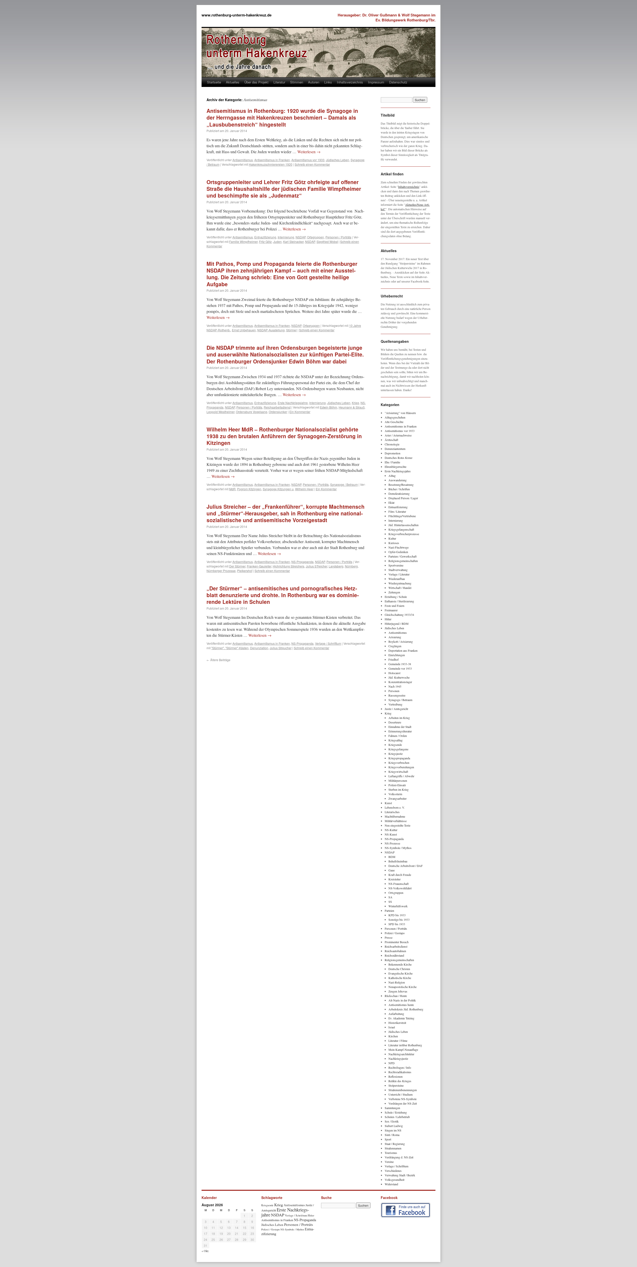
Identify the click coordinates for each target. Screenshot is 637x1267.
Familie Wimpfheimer (243, 241)
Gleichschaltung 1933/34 (399, 615)
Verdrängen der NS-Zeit (402, 1103)
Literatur (279, 82)
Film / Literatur (397, 511)
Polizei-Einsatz (397, 785)
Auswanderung (397, 480)
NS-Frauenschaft (398, 884)
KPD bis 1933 (397, 915)
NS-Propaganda (302, 562)
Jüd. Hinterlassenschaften (403, 525)
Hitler (388, 619)
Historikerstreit (397, 1023)
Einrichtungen (396, 655)
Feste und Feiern (394, 606)
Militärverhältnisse (396, 821)
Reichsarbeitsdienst (277, 407)
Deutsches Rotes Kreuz (398, 458)
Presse (388, 937)
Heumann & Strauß (352, 407)
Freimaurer (391, 610)
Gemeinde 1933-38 (399, 664)
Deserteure (394, 722)
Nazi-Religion (396, 982)
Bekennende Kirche (400, 964)
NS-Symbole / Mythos (398, 848)
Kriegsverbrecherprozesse (403, 534)
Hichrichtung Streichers (288, 566)
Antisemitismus (242, 160)
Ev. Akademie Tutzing (401, 1018)
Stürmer (291, 330)
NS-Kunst (391, 834)
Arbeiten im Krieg (399, 718)
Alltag (392, 476)
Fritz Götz (265, 241)
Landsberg (336, 566)
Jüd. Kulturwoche (399, 677)
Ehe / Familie (392, 462)
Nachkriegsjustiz (398, 1058)
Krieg (355, 403)
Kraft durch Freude (399, 875)
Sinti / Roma (392, 1135)
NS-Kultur (391, 830)
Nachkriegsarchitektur (401, 1054)
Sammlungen (392, 1108)
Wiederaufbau (396, 579)
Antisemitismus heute (401, 1005)
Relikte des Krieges (399, 1081)
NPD (391, 1063)
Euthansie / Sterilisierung (399, 601)
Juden (277, 241)
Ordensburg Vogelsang (251, 412)
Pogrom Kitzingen (249, 489)
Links (328, 82)
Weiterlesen (308, 151)
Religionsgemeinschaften (403, 561)
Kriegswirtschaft (398, 772)
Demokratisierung (399, 493)
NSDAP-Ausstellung (271, 330)
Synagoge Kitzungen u (278, 489)
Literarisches (392, 812)
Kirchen (393, 1036)
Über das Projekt (256, 82)
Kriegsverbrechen (398, 763)
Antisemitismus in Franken (272, 160)
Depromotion (392, 453)
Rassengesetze (396, 695)
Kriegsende (395, 745)
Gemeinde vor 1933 (400, 668)
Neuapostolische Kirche (402, 987)
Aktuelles (232, 82)
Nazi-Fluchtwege (398, 547)
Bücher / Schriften (399, 489)
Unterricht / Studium (400, 1094)
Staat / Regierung (395, 1144)
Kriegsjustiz (395, 754)
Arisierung (394, 637)
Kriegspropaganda (399, 758)
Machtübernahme (395, 816)
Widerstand (391, 1184)
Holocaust (394, 673)
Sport (388, 1139)
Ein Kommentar (299, 412)
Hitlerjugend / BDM (397, 624)
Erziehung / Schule (396, 597)
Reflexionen (395, 1076)
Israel (391, 1027)
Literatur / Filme (397, 1041)
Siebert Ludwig (394, 1126)
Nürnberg (351, 566)
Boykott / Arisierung (400, 641)
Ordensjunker (278, 412)
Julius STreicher (316, 566)
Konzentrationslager (400, 682)
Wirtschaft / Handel (399, 588)
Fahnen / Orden (397, 736)
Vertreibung (395, 704)
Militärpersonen (397, 780)
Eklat (391, 502)
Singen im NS (393, 1130)
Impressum (376, 82)
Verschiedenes (393, 1171)
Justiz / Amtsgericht (396, 709)
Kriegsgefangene (398, 749)
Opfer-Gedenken (398, 552)
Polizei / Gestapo (395, 933)
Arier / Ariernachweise (398, 435)
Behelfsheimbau (397, 861)
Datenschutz (398, 82)
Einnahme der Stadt (399, 727)
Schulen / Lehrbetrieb (397, 1117)
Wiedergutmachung (399, 583)
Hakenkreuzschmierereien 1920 (270, 164)
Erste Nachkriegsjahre (293, 403)
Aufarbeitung (396, 1014)
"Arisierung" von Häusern (400, 413)
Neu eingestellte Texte (397, 825)
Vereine (389, 1162)
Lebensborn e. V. (395, 807)
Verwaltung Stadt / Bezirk (400, 1175)
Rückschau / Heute (396, 996)
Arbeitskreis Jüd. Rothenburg (405, 1009)
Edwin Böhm (328, 407)
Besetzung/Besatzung (401, 485)
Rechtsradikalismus (399, 1072)
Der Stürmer (237, 566)
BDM (391, 857)
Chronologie (392, 444)
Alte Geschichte (394, 422)
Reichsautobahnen (395, 951)
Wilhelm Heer (304, 489)
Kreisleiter (394, 879)
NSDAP (301, 237)
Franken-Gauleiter (259, 566)
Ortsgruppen (315, 237)
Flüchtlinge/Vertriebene (402, 516)
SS (390, 902)
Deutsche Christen (399, 969)
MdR (232, 489)
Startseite (214, 82)
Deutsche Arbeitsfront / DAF (405, 866)
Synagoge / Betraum (344, 484)
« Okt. (205, 1251)
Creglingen (394, 646)
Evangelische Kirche (400, 973)
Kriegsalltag (395, 740)
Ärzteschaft (391, 440)
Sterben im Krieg (398, 789)
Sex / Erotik (392, 1121)
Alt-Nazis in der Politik (402, 1000)
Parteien (389, 911)
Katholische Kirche (399, 978)
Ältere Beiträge (218, 660)
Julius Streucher (281, 648)
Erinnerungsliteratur (400, 731)
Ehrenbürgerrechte (395, 467)
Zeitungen (394, 592)
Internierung (286, 237)
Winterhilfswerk (398, 906)
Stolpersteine (396, 1085)
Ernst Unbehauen (244, 330)
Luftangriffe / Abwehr (401, 776)
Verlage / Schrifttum (328, 643)
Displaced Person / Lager (403, 498)
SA (390, 897)
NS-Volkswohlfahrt (400, 888)
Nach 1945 (394, 686)
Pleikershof (244, 570)
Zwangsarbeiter (397, 798)
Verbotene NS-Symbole (402, 1099)
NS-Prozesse (392, 843)
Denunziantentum (395, 449)
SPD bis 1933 (396, 924)
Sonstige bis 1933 (399, 919)
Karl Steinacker (293, 241)
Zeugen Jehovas (397, 991)
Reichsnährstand (394, 955)
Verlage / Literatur (399, 574)
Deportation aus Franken (403, 650)
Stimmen (296, 82)
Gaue (391, 870)
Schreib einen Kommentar (312, 164)
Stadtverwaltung (398, 570)
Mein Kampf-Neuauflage (403, 1050)
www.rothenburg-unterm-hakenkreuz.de (236, 15)
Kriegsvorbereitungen (401, 767)
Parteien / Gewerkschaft (402, 556)
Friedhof (393, 659)
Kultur (392, 538)
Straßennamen (393, 1148)
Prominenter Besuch (397, 942)
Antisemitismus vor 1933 (307, 160)
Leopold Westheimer (220, 412)
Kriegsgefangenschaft (401, 529)
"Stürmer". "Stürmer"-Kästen (230, 648)
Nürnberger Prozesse (221, 570)
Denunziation (259, 648)
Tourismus (391, 1153)
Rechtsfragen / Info (399, 1067)
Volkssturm (395, 794)
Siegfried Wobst (327, 241)
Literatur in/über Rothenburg (405, 1045)
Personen (393, 691)
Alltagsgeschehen (395, 417)
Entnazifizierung (265, 237)
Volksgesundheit (394, 1180)
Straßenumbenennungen (402, 1090)
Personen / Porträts (338, 237)
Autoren (313, 82)
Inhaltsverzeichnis (350, 82)
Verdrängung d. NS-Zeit (399, 1157)
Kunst (388, 803)
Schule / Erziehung (396, 1112)
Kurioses (393, 543)
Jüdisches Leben (337, 160)
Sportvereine (395, 565)
